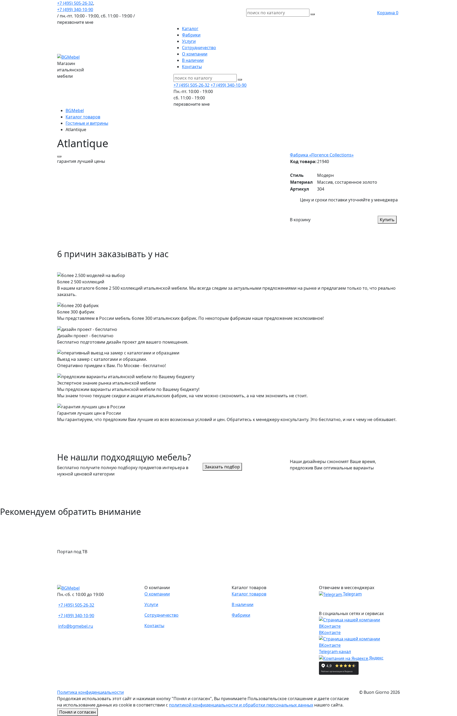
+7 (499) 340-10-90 (75, 9)
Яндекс (375, 658)
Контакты (192, 67)
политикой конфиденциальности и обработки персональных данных (241, 705)
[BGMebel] (68, 56)
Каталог (190, 28)
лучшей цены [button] (81, 161)
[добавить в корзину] (59, 156)
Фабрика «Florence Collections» (322, 155)
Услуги (189, 41)
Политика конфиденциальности (90, 692)
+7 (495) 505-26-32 (75, 3)
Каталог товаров (249, 594)
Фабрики (191, 35)
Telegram (352, 594)
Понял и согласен (77, 712)
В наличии (193, 60)
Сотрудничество (199, 47)
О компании (194, 54)
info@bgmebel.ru (75, 626)
